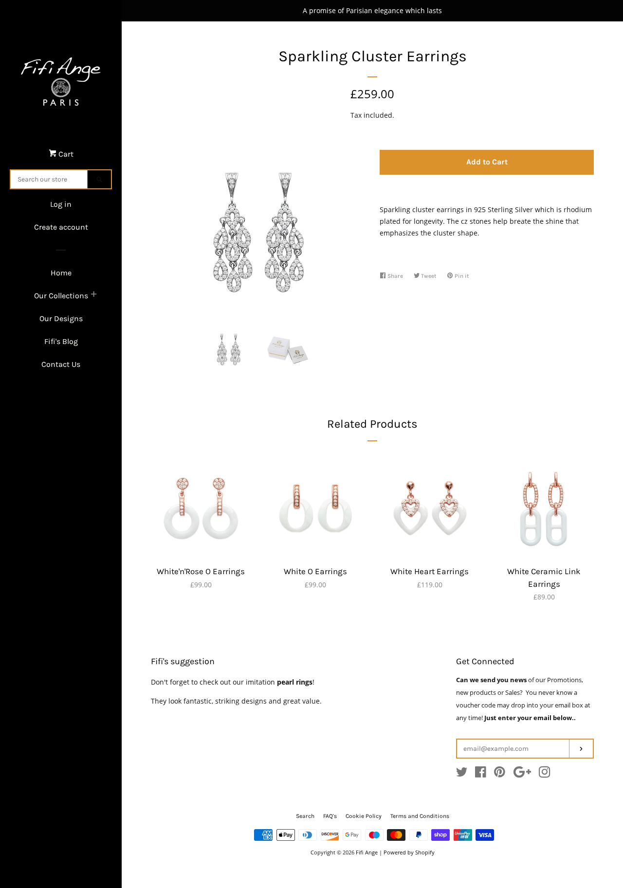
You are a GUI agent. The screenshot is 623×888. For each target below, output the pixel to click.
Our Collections (61, 295)
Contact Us (60, 364)
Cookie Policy (364, 816)
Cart (64, 154)
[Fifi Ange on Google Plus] (522, 774)
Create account (61, 227)
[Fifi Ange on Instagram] (544, 774)
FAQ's (330, 816)
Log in (61, 204)
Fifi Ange (367, 852)
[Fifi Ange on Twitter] (462, 774)
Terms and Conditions (419, 816)
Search (305, 816)
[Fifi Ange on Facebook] (481, 774)
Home (61, 272)
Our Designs (61, 318)
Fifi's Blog (61, 341)
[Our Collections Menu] (93, 295)
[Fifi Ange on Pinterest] (500, 774)
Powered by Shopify (409, 852)
